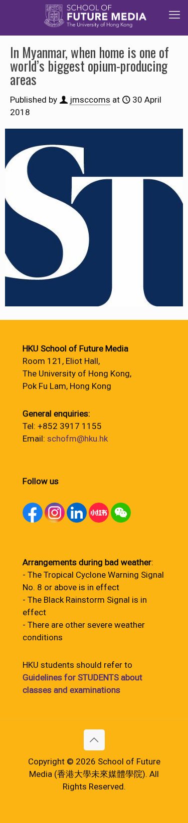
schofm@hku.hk (77, 439)
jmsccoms (90, 100)
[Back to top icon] (94, 739)
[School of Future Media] (95, 15)
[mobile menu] (174, 15)
